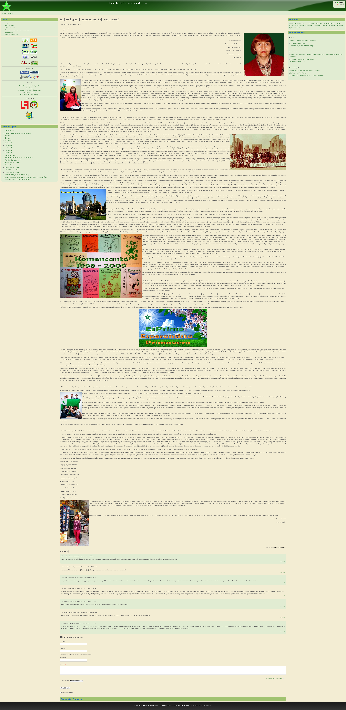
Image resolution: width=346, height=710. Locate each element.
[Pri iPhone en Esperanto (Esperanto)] (34, 64)
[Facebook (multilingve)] (24, 73)
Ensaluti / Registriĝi (7, 13)
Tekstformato (66, 680)
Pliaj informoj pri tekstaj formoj (273, 679)
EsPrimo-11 (8, 138)
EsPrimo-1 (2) (293, 23)
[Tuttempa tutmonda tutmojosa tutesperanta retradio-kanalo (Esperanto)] (25, 64)
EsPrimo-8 (8, 150)
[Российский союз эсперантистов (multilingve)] (25, 42)
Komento (63, 665)
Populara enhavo (9, 25)
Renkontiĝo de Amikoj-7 (12, 167)
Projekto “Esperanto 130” (13, 160)
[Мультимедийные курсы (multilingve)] (25, 53)
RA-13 (312, 23)
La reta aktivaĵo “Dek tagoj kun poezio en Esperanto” (305, 70)
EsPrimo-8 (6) (335, 25)
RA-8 (336, 23)
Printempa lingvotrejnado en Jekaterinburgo (19, 157)
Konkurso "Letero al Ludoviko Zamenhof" (302, 59)
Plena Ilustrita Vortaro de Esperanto (29, 86)
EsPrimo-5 (8, 143)
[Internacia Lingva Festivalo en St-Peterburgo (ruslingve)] (29, 119)
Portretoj (66, 30)
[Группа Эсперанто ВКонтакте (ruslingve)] (34, 73)
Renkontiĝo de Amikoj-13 (13, 162)
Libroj (6, 23)
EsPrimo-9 (8, 153)
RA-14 (316, 23)
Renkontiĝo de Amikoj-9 (12, 172)
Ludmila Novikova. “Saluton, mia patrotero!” (303, 40)
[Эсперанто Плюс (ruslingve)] (33, 47)
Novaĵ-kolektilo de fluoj (11, 34)
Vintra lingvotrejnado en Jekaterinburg (17, 175)
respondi (282, 561)
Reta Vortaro (29, 88)
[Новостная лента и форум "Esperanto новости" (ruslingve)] (25, 47)
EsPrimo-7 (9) (326, 25)
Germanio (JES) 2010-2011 (298, 43)
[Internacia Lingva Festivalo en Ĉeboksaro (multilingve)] (24, 109)
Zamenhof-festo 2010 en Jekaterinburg (17, 179)
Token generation (10, 28)
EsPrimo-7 (8, 148)
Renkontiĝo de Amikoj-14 (13, 165)
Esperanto (341, 2)
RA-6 (329, 23)
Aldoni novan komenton (279, 547)
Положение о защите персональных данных (18, 30)
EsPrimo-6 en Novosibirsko (298, 73)
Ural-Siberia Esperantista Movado (127, 3)
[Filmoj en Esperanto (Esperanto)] (33, 58)
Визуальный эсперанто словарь (29, 94)
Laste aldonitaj (9, 32)
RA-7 (333, 23)
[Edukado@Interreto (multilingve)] (33, 42)
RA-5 (326, 23)
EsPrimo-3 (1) (294, 25)
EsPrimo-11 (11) (301, 23)
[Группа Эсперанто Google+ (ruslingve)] (33, 78)
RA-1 (308, 23)
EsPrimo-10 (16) (296, 28)
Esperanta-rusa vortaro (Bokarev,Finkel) (29, 90)
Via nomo (63, 641)
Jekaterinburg (66, 27)
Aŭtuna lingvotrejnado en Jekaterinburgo (18, 133)
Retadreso (63, 648)
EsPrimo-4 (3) (302, 25)
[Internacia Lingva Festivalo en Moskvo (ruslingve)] (34, 109)
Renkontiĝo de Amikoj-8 (12, 170)
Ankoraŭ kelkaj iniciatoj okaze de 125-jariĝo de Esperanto (306, 75)
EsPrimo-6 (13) (318, 25)
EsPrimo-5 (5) (310, 25)
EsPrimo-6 (8, 145)
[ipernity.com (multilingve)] (24, 78)
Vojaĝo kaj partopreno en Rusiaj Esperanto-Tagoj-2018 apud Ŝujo (26, 177)
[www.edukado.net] (33, 53)
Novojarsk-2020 (10, 155)
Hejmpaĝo (63, 657)
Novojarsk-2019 (10, 131)
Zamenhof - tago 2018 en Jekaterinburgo (302, 46)
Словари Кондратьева (29, 92)
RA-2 (323, 23)
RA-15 (320, 23)
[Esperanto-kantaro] (25, 58)
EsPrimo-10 (8, 135)
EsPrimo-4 (8, 140)
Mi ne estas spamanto (67, 692)
